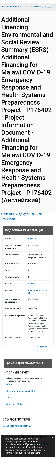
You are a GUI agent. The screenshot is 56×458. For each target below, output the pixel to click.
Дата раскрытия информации (12, 300)
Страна (8, 284)
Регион (8, 290)
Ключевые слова (13, 337)
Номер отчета (12, 263)
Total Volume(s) (12, 277)
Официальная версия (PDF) (20, 391)
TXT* (9, 397)
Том (7, 270)
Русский (48, 7)
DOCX (9, 384)
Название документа (15, 315)
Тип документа (12, 255)
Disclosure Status (13, 309)
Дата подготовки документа (13, 246)
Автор (8, 239)
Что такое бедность (11, 6)
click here (35, 453)
